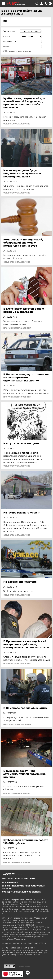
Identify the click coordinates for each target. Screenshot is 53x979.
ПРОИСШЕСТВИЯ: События (17, 328)
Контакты (7, 879)
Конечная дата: (9, 46)
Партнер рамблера (24, 966)
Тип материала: (9, 31)
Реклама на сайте (25, 879)
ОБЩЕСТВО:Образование (16, 124)
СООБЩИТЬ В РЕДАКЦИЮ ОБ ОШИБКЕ (21, 892)
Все (5, 21)
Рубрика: (7, 36)
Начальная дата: (9, 41)
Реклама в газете (11, 882)
